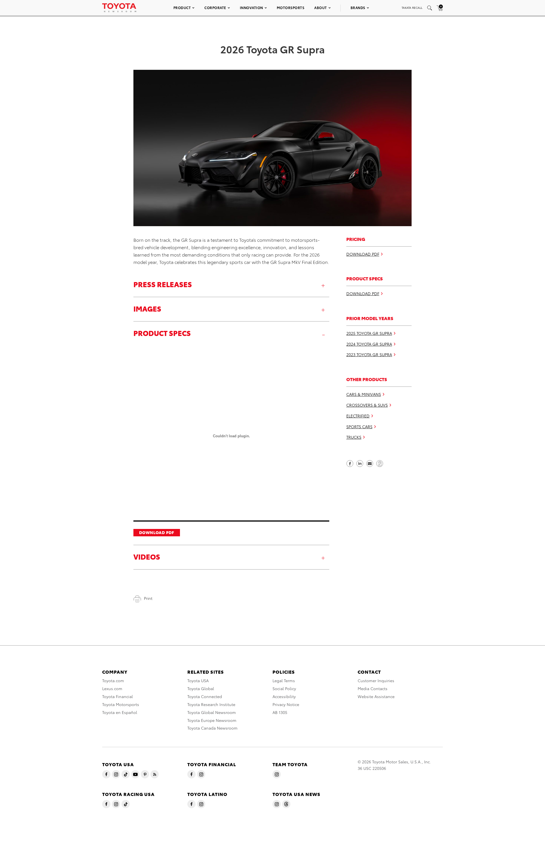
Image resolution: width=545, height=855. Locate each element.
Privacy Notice (285, 704)
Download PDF (156, 532)
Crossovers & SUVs (367, 405)
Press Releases (162, 284)
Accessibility (284, 696)
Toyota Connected (204, 696)
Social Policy (284, 688)
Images (147, 308)
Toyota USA (198, 680)
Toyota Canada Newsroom (212, 728)
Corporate (215, 7)
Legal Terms (283, 680)
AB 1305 (279, 712)
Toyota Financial (117, 696)
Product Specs (162, 333)
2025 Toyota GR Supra (369, 333)
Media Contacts (372, 688)
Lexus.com (112, 688)
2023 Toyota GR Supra (369, 354)
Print (148, 598)
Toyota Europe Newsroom (211, 720)
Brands (358, 7)
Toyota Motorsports (120, 704)
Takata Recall (412, 7)
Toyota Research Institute (211, 704)
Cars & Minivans (363, 394)
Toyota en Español (119, 712)
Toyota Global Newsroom (211, 712)
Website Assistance (376, 696)
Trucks (353, 437)
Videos (146, 556)
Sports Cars (359, 426)
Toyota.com (113, 680)
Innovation (251, 7)
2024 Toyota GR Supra (369, 344)
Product (182, 7)
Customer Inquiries (376, 680)
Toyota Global (200, 688)
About (320, 7)
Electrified (358, 416)
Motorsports (291, 7)
